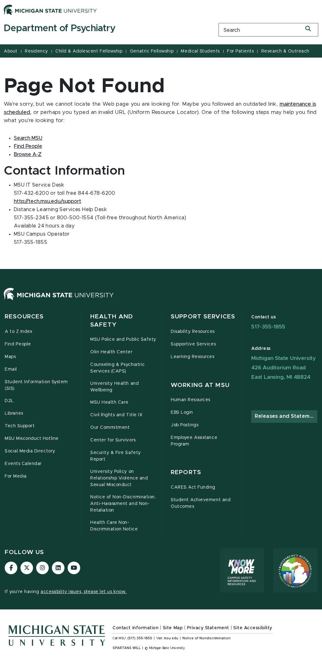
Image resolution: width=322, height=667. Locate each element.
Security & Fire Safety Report (115, 456)
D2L (9, 401)
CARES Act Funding (193, 487)
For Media (16, 476)
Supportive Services (193, 344)
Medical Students (200, 51)
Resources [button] (24, 317)
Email (11, 369)
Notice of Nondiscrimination (206, 638)
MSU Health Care (109, 402)
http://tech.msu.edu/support (47, 201)
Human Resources (190, 400)
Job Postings (184, 425)
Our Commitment (110, 427)
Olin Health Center (111, 352)
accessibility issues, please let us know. (84, 592)
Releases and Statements (286, 416)
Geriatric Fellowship (152, 51)
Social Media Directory (30, 451)
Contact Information (135, 628)
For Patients (240, 51)
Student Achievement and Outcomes (200, 503)
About (11, 51)
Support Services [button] (203, 317)
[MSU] (59, 300)
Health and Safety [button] (111, 321)
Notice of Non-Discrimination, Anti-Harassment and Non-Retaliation (123, 504)
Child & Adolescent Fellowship (88, 51)
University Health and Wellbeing (114, 386)
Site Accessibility (252, 628)
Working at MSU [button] (200, 385)
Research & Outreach (285, 51)
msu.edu (171, 638)
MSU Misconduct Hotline (32, 438)
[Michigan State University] (50, 9)
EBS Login (182, 412)
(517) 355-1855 (139, 638)
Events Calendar (23, 464)
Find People (28, 146)
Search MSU (28, 138)
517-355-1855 (268, 326)
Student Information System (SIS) (36, 385)
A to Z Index (18, 331)
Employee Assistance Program (194, 440)
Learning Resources (192, 357)
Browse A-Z (28, 154)
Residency (36, 51)
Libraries (14, 413)
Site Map (173, 628)
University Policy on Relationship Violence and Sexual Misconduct (119, 478)
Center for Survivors (113, 440)
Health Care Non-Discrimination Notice (114, 525)
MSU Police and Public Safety (123, 339)
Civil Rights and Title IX (116, 415)
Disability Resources (193, 331)
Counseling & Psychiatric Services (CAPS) (117, 367)
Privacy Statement (208, 628)
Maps (10, 357)
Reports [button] (186, 472)
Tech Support (20, 426)
